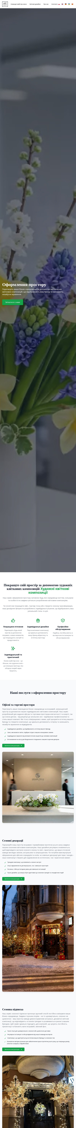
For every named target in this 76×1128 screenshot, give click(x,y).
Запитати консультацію (12, 745)
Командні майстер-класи (19, 4)
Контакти (54, 4)
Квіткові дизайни (35, 4)
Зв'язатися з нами (12, 302)
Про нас (46, 4)
